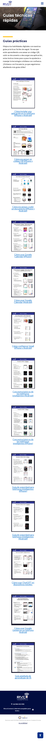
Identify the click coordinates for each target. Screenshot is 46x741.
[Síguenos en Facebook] (33, 709)
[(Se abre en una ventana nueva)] (23, 717)
